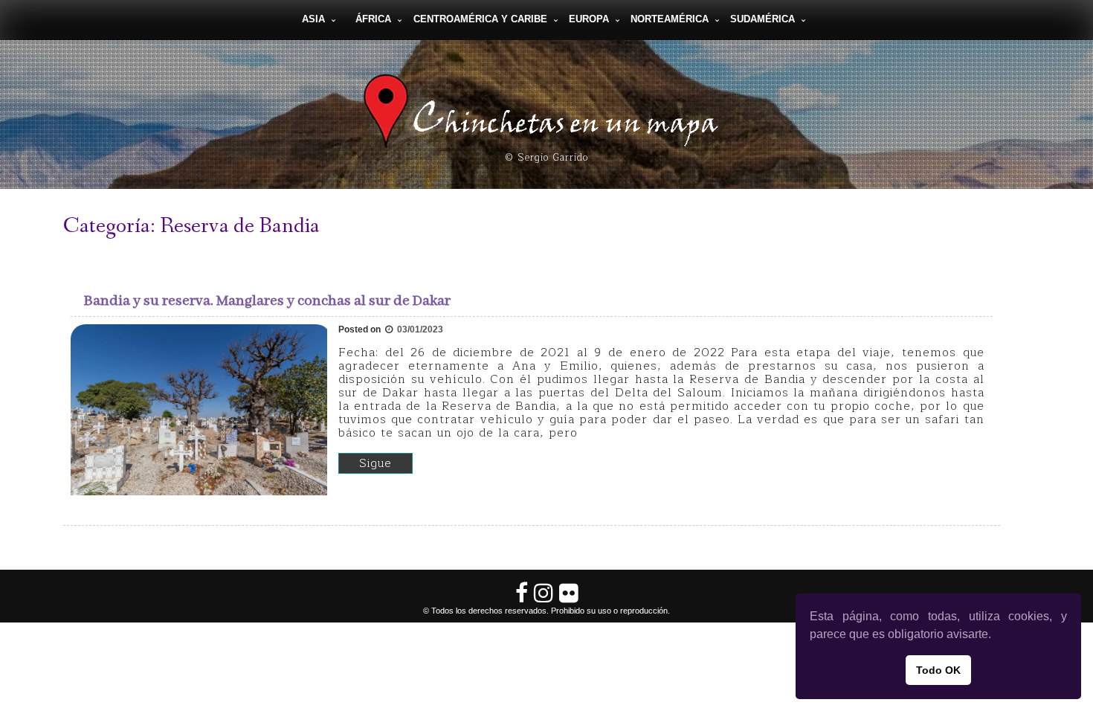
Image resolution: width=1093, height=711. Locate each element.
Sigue (375, 463)
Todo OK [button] (938, 670)
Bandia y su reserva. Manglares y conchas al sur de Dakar (267, 301)
